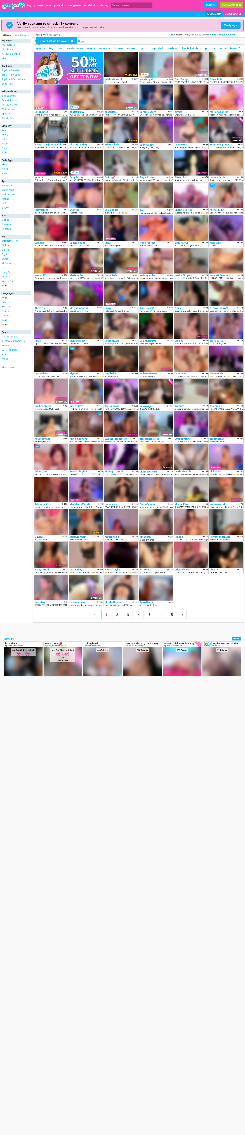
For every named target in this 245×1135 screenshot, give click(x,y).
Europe (5, 345)
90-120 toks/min (10, 104)
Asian (5, 143)
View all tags (8, 367)
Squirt (5, 258)
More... (5, 285)
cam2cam (172, 48)
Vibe (4, 58)
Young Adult (8, 189)
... (160, 614)
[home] (13, 5)
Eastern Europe (9, 349)
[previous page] (95, 615)
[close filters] (28, 35)
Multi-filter (21, 35)
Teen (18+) (7, 185)
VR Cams (6, 263)
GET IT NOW (84, 76)
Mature (5, 198)
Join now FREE (231, 5)
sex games (74, 5)
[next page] (182, 615)
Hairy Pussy (8, 272)
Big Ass (5, 254)
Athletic (6, 169)
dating (104, 5)
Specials (6, 113)
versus (131, 48)
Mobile (5, 245)
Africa (5, 358)
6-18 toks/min (9, 95)
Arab (4, 148)
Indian (5, 152)
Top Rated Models (11, 70)
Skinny (5, 164)
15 (171, 614)
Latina (5, 139)
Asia (4, 354)
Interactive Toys (10, 240)
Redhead (6, 228)
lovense (118, 48)
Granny (5, 207)
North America (9, 336)
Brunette (6, 224)
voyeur (91, 48)
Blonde (5, 219)
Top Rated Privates (11, 74)
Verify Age (230, 25)
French (5, 311)
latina (223, 48)
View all (237, 638)
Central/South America (13, 340)
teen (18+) (236, 48)
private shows (42, 5)
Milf (4, 203)
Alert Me (177, 35)
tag (29, 5)
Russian (6, 306)
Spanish (6, 302)
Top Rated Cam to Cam (13, 79)
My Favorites (8, 44)
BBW (4, 173)
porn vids (60, 5)
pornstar (210, 48)
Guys (81, 41)
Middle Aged (8, 194)
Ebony (5, 134)
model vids (91, 5)
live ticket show (192, 48)
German (6, 315)
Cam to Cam (8, 118)
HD (3, 267)
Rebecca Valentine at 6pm (223, 34)
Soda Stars (7, 83)
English (5, 297)
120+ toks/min (9, 109)
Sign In (211, 5)
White (5, 130)
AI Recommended (11, 53)
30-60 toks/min (9, 100)
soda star (104, 48)
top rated (157, 48)
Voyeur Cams (8, 281)
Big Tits (5, 249)
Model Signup (233, 13)
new (59, 48)
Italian (5, 319)
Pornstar (6, 276)
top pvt (143, 48)
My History (7, 49)
